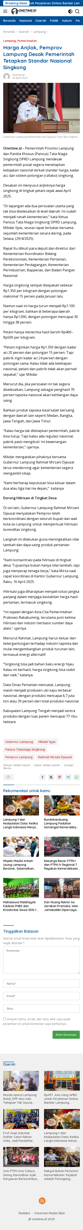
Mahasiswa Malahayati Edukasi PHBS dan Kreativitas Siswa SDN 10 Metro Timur (20, 906)
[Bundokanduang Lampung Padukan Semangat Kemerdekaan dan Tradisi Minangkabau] (62, 805)
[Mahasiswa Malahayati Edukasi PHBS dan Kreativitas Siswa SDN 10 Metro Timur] (21, 888)
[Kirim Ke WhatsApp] (76, 777)
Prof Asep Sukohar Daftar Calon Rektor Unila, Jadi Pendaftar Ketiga (18, 1137)
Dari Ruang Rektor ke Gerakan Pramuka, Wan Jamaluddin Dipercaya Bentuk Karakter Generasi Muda (61, 906)
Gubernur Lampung (19, 742)
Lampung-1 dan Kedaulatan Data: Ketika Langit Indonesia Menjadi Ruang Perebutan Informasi (20, 823)
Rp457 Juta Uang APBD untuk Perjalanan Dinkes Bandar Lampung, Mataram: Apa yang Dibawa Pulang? (61, 1099)
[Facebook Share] (42, 777)
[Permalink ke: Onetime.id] (6, 76)
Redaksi (24, 1213)
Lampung (9, 41)
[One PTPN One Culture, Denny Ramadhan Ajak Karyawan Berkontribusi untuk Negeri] (21, 1157)
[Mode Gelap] (70, 11)
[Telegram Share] (68, 777)
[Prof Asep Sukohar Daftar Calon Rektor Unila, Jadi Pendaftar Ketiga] (21, 1119)
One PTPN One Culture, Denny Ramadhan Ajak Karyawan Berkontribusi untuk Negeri (20, 1175)
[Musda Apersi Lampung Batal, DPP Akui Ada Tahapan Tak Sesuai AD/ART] (21, 1081)
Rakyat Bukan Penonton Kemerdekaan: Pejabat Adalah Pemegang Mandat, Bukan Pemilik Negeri (61, 1175)
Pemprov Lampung (19, 757)
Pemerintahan (27, 41)
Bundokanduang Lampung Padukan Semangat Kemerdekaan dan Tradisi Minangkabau (62, 823)
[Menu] (6, 11)
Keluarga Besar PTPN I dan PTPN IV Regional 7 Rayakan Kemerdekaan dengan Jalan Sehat (61, 865)
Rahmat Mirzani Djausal (55, 757)
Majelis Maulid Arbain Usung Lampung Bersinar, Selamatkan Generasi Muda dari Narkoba (18, 865)
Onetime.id (18, 75)
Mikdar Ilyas (47, 742)
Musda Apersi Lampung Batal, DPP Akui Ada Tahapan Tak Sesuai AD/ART (20, 1099)
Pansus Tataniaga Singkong (25, 749)
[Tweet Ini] (51, 777)
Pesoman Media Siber (50, 1213)
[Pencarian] (77, 11)
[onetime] (23, 11)
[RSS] (42, 1201)
